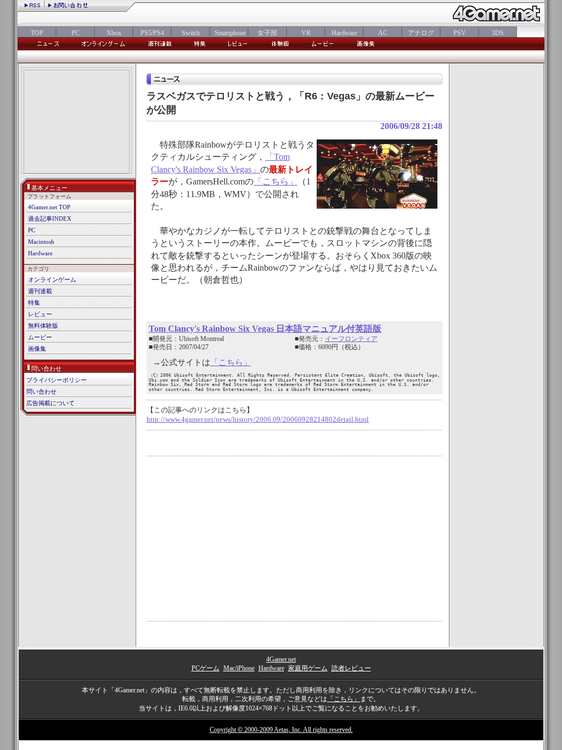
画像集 (37, 348)
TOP (37, 33)
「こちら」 (275, 181)
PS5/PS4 (152, 33)
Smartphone (229, 33)
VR (306, 33)
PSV (459, 33)
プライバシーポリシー (56, 380)
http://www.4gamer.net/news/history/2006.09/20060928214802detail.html (258, 419)
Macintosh (41, 241)
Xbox (113, 33)
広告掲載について (50, 403)
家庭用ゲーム (308, 668)
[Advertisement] (76, 122)
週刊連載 (40, 291)
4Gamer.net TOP (49, 207)
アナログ (421, 33)
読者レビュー (351, 668)
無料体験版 (43, 325)
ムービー (40, 337)
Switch (191, 33)
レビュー (40, 314)
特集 (34, 302)
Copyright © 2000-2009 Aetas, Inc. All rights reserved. (281, 730)
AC (382, 33)
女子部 (267, 33)
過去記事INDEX (49, 218)
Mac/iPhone (239, 668)
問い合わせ (41, 391)
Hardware (344, 33)
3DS (498, 33)
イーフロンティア (351, 339)
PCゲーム (206, 668)
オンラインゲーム (52, 279)
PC (75, 33)
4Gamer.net (281, 659)
